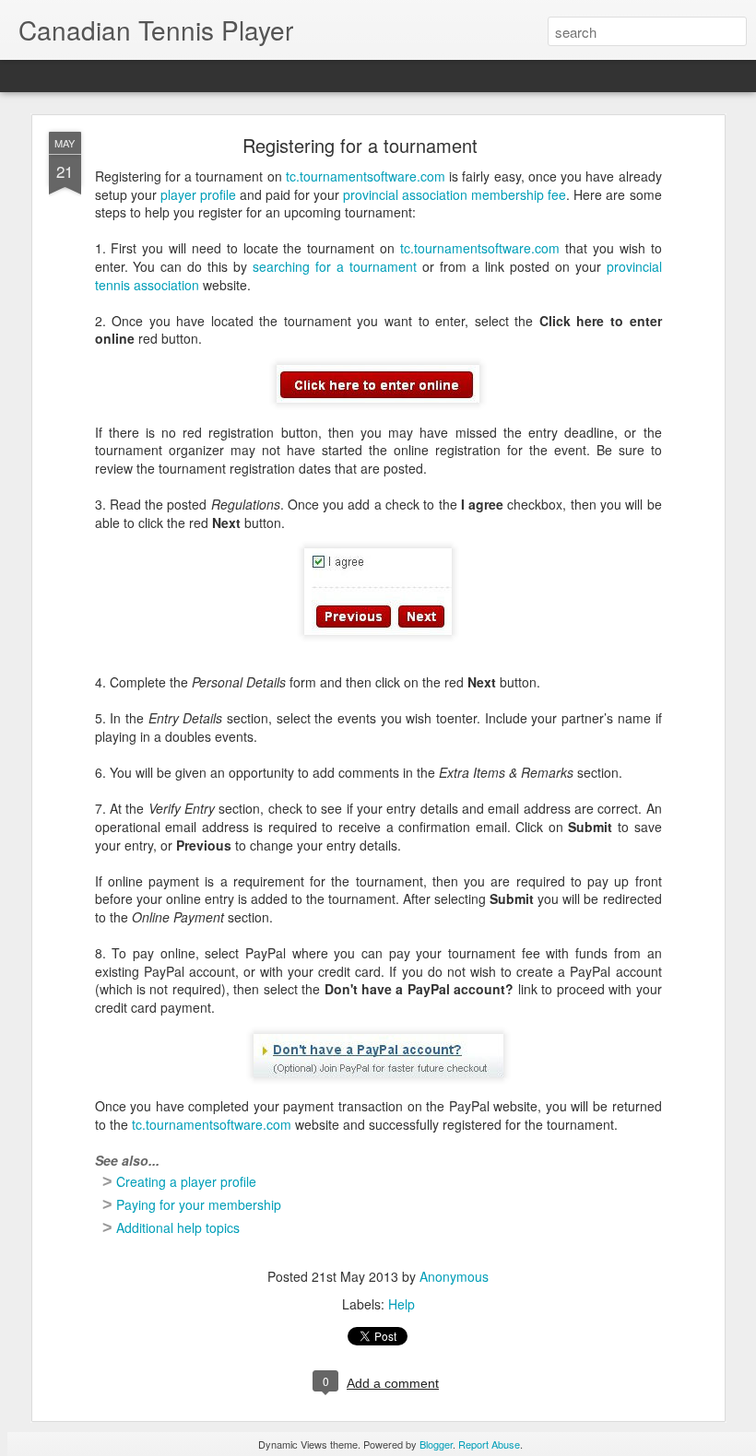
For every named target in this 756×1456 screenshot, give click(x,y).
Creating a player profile (186, 1181)
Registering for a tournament (360, 145)
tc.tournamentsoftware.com (365, 176)
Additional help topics (178, 1227)
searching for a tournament (335, 266)
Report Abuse (489, 1444)
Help (401, 1304)
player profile (198, 194)
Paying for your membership (198, 1204)
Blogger (436, 1444)
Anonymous (454, 1276)
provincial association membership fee (454, 194)
